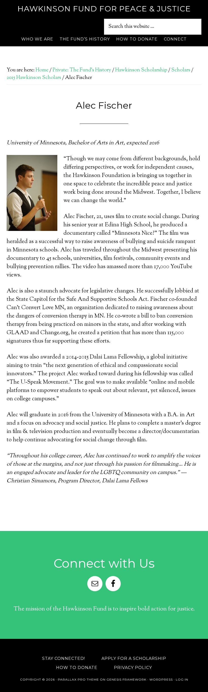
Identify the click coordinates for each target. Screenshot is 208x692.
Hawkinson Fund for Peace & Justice (104, 8)
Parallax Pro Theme (78, 679)
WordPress (161, 679)
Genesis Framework (126, 679)
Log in (182, 679)
